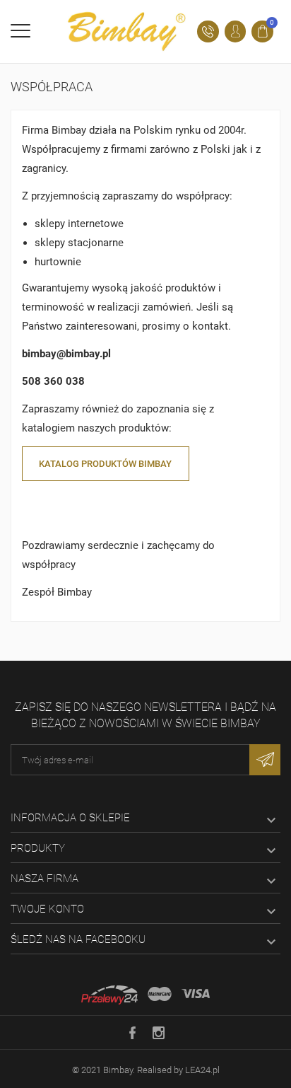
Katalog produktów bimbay (105, 463)
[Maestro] (160, 993)
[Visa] (196, 993)
